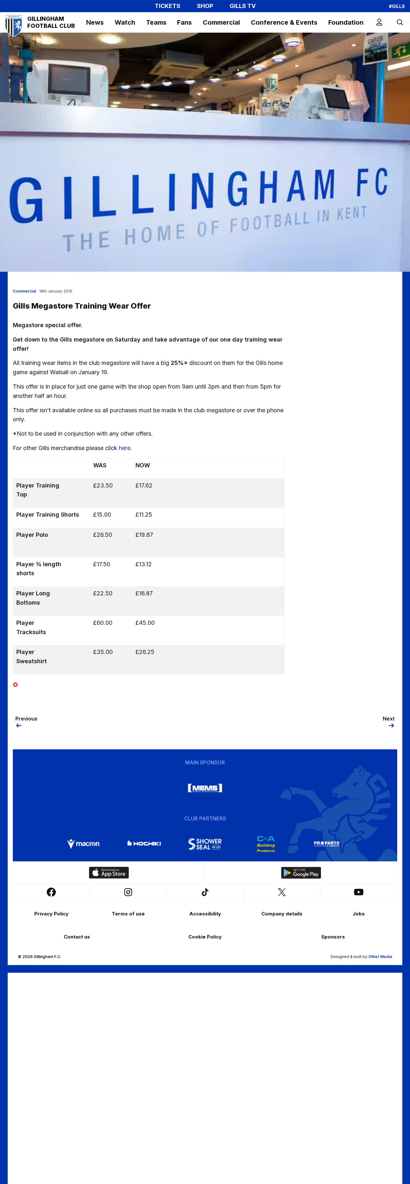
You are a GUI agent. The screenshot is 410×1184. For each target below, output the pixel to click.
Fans (184, 22)
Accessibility (205, 914)
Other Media (380, 956)
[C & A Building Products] (265, 844)
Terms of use (128, 914)
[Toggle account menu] (379, 22)
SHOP (205, 6)
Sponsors (333, 937)
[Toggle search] (400, 22)
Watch (125, 22)
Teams (156, 22)
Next (389, 718)
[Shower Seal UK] (205, 844)
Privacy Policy (51, 914)
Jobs (359, 914)
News (95, 22)
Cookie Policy (205, 937)
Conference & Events (284, 22)
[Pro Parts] (326, 844)
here (124, 448)
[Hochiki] (144, 844)
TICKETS (167, 6)
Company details (281, 914)
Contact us (77, 937)
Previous (26, 718)
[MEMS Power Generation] (205, 788)
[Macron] (83, 844)
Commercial (221, 22)
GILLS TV (243, 6)
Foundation (346, 22)
